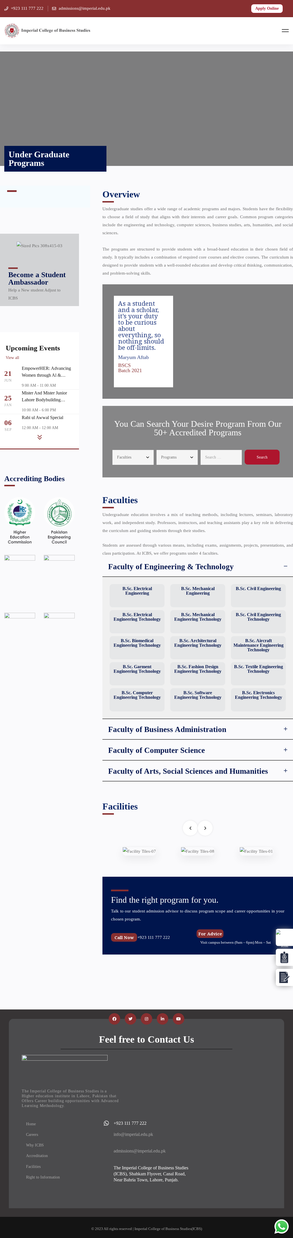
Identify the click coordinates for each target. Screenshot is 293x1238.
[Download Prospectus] (284, 957)
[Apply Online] (284, 937)
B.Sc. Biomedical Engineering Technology (137, 643)
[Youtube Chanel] (178, 1019)
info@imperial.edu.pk (133, 1134)
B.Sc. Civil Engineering (258, 588)
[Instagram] (146, 1019)
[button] (197, 566)
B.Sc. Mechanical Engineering (198, 591)
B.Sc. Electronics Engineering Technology (258, 695)
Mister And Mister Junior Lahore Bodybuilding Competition (44, 399)
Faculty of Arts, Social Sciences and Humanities (188, 771)
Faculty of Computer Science (156, 750)
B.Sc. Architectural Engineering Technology (197, 643)
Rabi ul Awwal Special (42, 417)
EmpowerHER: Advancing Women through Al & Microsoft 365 (46, 375)
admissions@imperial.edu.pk (140, 1150)
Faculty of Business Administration (167, 729)
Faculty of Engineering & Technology (171, 566)
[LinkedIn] (162, 1019)
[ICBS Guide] (284, 977)
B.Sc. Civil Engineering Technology (258, 617)
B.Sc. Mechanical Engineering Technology (197, 617)
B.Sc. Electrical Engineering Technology (137, 617)
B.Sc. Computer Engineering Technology (137, 695)
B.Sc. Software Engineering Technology (197, 695)
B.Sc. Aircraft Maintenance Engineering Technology (258, 645)
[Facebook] (114, 1019)
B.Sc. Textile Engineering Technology (258, 669)
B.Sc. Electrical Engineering (137, 591)
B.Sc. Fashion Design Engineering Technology (197, 669)
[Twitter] (130, 1019)
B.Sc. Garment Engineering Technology (137, 669)
